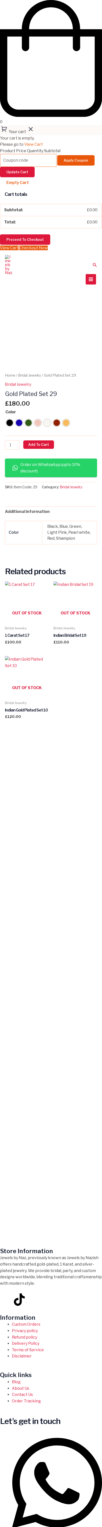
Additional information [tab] (27, 511)
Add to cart (38, 444)
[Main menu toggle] (91, 279)
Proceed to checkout (25, 239)
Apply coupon (76, 160)
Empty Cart (17, 182)
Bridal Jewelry (29, 375)
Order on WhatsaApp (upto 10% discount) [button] (50, 467)
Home (10, 375)
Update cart (17, 172)
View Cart (33, 144)
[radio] (9, 422)
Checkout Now (33, 248)
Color (10, 412)
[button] (95, 265)
